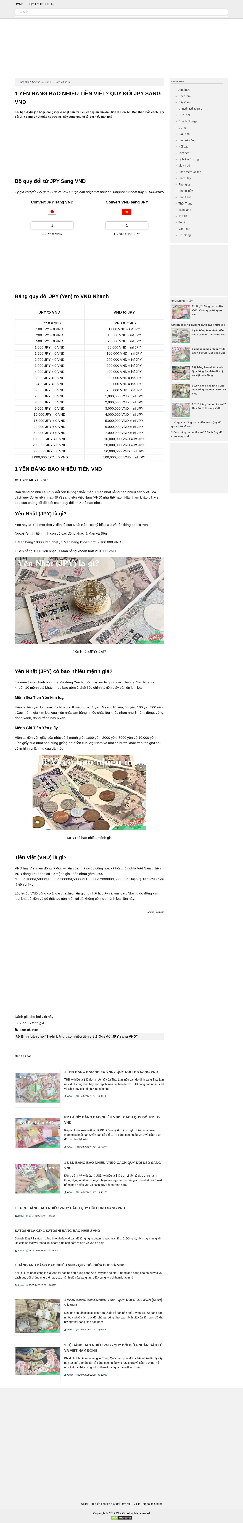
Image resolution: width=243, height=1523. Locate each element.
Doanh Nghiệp (187, 121)
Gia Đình (184, 133)
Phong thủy (185, 190)
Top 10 (182, 216)
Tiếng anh (184, 209)
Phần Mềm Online (189, 171)
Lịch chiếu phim (41, 4)
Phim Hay (184, 178)
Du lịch (182, 127)
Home (19, 4)
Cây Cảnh (184, 102)
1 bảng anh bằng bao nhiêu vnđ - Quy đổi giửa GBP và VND (69, 1265)
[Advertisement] (121, 50)
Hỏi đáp (183, 146)
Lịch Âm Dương (188, 159)
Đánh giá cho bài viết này (34, 1017)
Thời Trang (185, 203)
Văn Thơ (184, 228)
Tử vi (181, 222)
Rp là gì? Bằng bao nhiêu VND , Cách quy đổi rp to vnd (207, 310)
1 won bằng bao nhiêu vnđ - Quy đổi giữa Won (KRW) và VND (209, 389)
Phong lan (184, 184)
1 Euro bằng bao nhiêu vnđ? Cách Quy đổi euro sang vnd (70, 1208)
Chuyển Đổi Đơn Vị (42, 82)
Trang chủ (23, 82)
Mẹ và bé (184, 165)
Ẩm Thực (184, 89)
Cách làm (184, 96)
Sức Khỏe (184, 197)
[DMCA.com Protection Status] (121, 1519)
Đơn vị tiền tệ (63, 82)
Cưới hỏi (184, 114)
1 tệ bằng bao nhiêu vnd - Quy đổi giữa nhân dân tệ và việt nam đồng (207, 371)
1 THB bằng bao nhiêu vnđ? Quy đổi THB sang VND (111, 1072)
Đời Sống (184, 235)
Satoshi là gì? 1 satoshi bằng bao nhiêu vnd (57, 1231)
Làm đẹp (183, 152)
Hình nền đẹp (187, 140)
